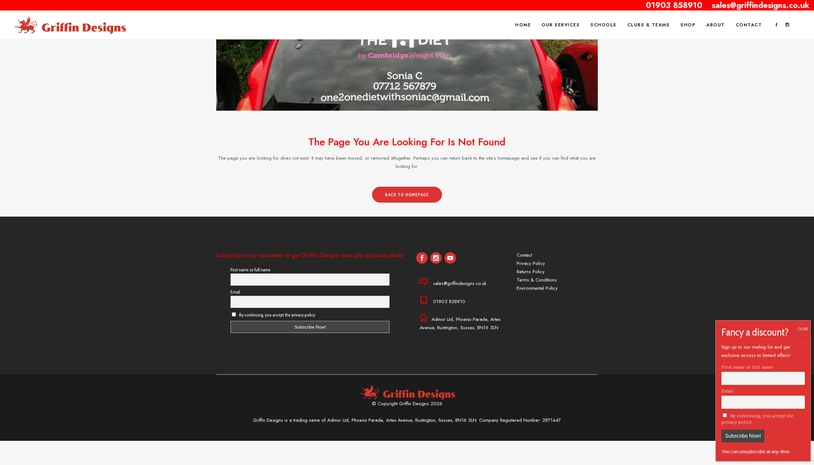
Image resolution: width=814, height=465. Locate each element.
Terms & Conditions (537, 279)
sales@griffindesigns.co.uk (459, 283)
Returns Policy (531, 271)
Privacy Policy (531, 263)
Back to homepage (407, 194)
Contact (524, 255)
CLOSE (803, 328)
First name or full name (251, 270)
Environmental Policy (537, 288)
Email (235, 292)
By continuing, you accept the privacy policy (276, 315)
